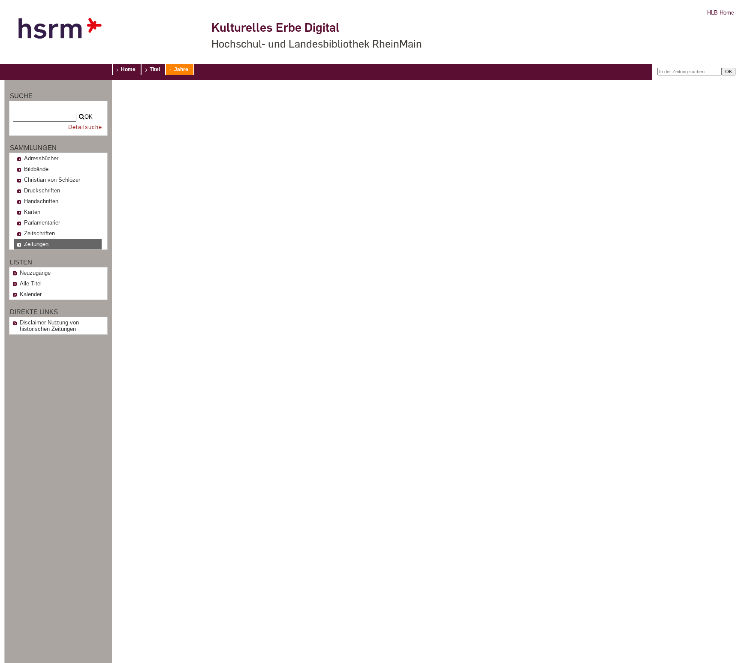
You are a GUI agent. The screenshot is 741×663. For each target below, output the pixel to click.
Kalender (31, 294)
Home (128, 69)
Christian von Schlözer (52, 180)
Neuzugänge (35, 273)
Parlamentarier (42, 222)
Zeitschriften (39, 233)
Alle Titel (31, 283)
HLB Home (720, 12)
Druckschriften (42, 190)
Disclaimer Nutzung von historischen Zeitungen (49, 325)
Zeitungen (36, 244)
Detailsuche (85, 127)
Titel (155, 69)
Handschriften (41, 201)
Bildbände (36, 169)
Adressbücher (41, 158)
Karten (32, 212)
